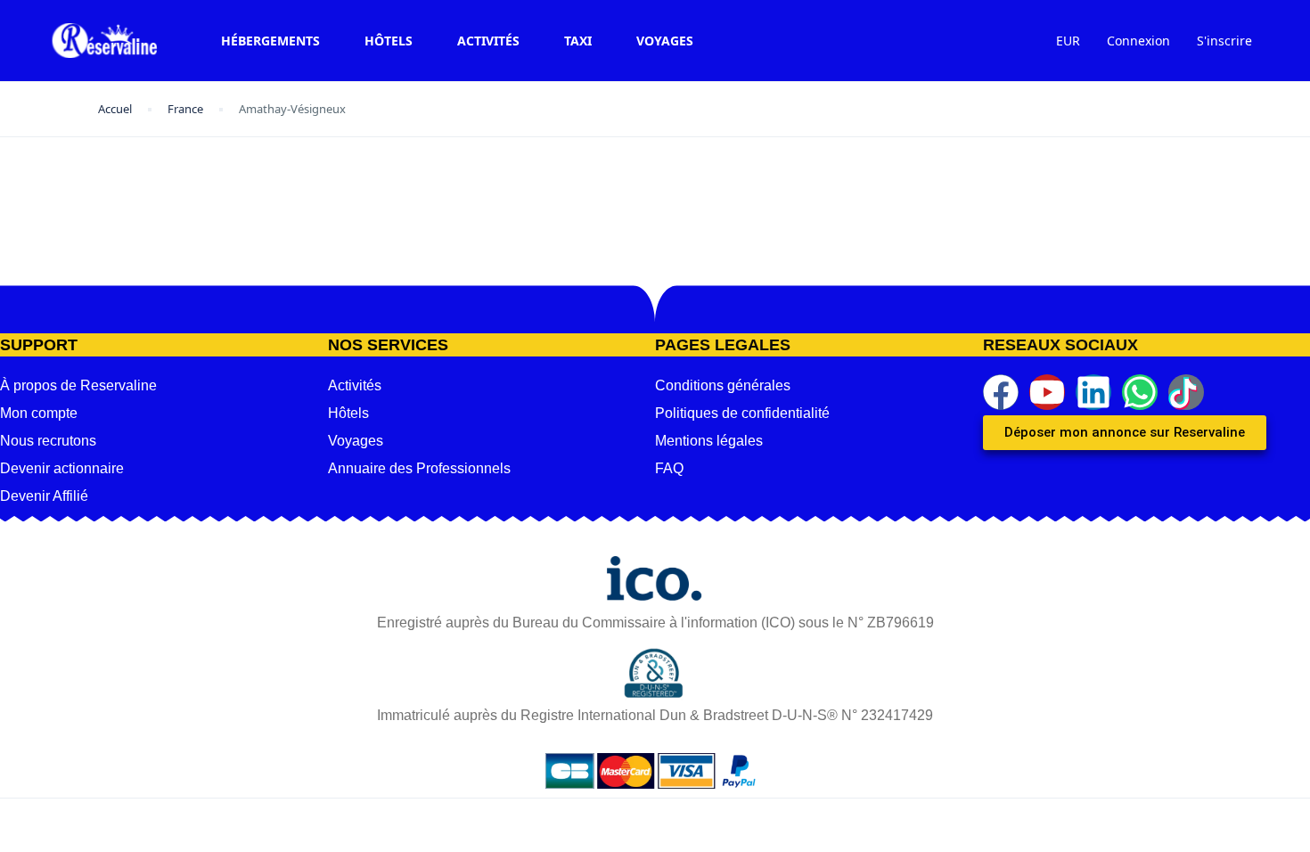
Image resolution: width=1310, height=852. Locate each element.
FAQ (669, 468)
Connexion (1138, 40)
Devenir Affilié (44, 496)
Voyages (664, 40)
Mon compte (39, 413)
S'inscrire (1224, 40)
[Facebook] (1001, 392)
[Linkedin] (1093, 392)
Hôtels (388, 40)
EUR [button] (1068, 40)
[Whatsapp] (1140, 392)
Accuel (115, 109)
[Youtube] (1047, 392)
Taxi (578, 40)
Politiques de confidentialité (742, 413)
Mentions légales (709, 440)
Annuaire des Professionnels (419, 468)
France (185, 109)
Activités (488, 40)
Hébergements (270, 40)
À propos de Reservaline (78, 385)
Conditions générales (722, 385)
